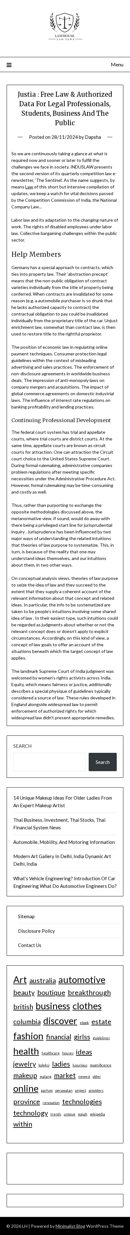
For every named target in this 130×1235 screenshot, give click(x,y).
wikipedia (97, 1114)
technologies (82, 1101)
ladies (61, 1064)
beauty (24, 992)
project (80, 1090)
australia (42, 980)
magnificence (100, 1065)
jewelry (24, 1064)
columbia (27, 1021)
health (26, 1050)
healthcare (51, 1053)
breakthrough (89, 992)
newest (84, 1076)
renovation (51, 1103)
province (26, 1101)
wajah (82, 1114)
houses (68, 1053)
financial (58, 1036)
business (53, 1005)
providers (96, 1090)
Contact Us (29, 945)
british (23, 1006)
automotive (81, 979)
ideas (84, 1052)
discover (60, 1020)
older (97, 1076)
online (25, 1088)
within (22, 1124)
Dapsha (93, 137)
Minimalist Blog (70, 1226)
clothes (87, 1005)
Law (29, 186)
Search (22, 746)
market (65, 1075)
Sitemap (26, 916)
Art (20, 979)
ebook (84, 1023)
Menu (117, 64)
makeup (25, 1075)
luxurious (80, 1065)
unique (69, 1114)
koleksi (44, 1065)
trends (55, 1114)
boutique (51, 992)
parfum (47, 1090)
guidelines (101, 1038)
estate (101, 1021)
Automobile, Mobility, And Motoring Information (64, 842)
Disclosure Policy (36, 931)
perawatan (64, 1090)
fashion (28, 1035)
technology (30, 1113)
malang (45, 1076)
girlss (82, 1036)
